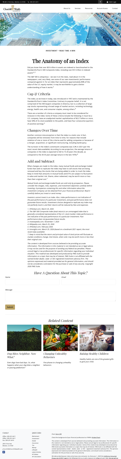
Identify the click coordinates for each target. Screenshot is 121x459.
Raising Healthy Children (94, 353)
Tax (33, 445)
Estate (34, 441)
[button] (67, 8)
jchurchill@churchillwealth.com (12, 449)
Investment (35, 438)
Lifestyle (34, 450)
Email (63, 277)
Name (7, 277)
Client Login (112, 2)
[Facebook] (100, 2)
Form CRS (58, 434)
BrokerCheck (96, 437)
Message (8, 290)
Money (34, 447)
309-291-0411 (34, 2)
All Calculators (36, 456)
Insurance (35, 443)
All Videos (35, 454)
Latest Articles (36, 452)
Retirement (35, 436)
